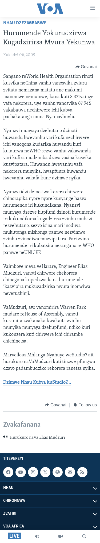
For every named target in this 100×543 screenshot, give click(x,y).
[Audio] (37, 536)
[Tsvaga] (84, 536)
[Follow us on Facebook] (8, 472)
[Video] (61, 536)
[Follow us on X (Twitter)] (45, 472)
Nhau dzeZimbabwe (24, 23)
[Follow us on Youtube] (20, 472)
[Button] (86, 66)
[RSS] (82, 472)
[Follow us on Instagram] (33, 472)
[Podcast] (58, 472)
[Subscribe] (70, 472)
